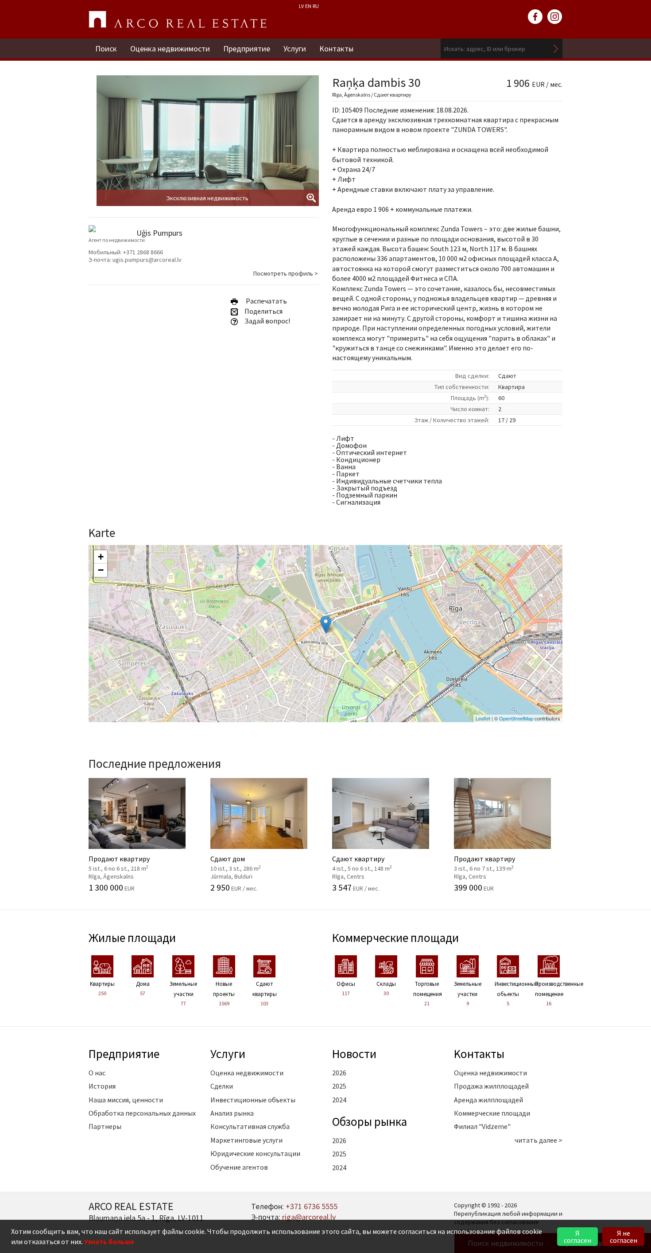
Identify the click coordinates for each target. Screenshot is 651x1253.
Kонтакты (336, 48)
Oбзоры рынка (369, 1121)
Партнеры (105, 1126)
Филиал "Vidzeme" (482, 1126)
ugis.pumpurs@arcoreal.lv (147, 260)
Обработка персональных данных (142, 1113)
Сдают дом (253, 862)
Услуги (294, 48)
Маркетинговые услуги (246, 1140)
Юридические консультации (255, 1153)
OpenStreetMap (516, 718)
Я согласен (577, 1237)
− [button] (101, 570)
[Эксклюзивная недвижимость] (208, 155)
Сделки (221, 1086)
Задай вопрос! (266, 320)
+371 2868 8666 (143, 252)
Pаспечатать (265, 300)
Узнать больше (109, 1241)
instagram (554, 16)
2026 (339, 1072)
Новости (354, 1053)
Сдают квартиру (375, 862)
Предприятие (246, 48)
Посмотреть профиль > (285, 273)
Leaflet (483, 718)
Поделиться (263, 311)
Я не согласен (623, 1237)
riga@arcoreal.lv (309, 1217)
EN (308, 6)
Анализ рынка (232, 1113)
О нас (97, 1072)
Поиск (106, 48)
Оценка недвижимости (170, 48)
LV (301, 6)
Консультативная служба (250, 1126)
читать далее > (538, 1140)
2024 (339, 1099)
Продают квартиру (131, 862)
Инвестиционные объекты (252, 1099)
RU (316, 6)
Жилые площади (132, 937)
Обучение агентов (239, 1167)
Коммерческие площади (395, 937)
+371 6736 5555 (311, 1206)
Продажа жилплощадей (491, 1086)
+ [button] (101, 556)
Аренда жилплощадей (488, 1099)
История (102, 1086)
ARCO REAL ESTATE (178, 19)
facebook (535, 16)
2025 (339, 1086)
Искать (555, 48)
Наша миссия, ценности (126, 1099)
